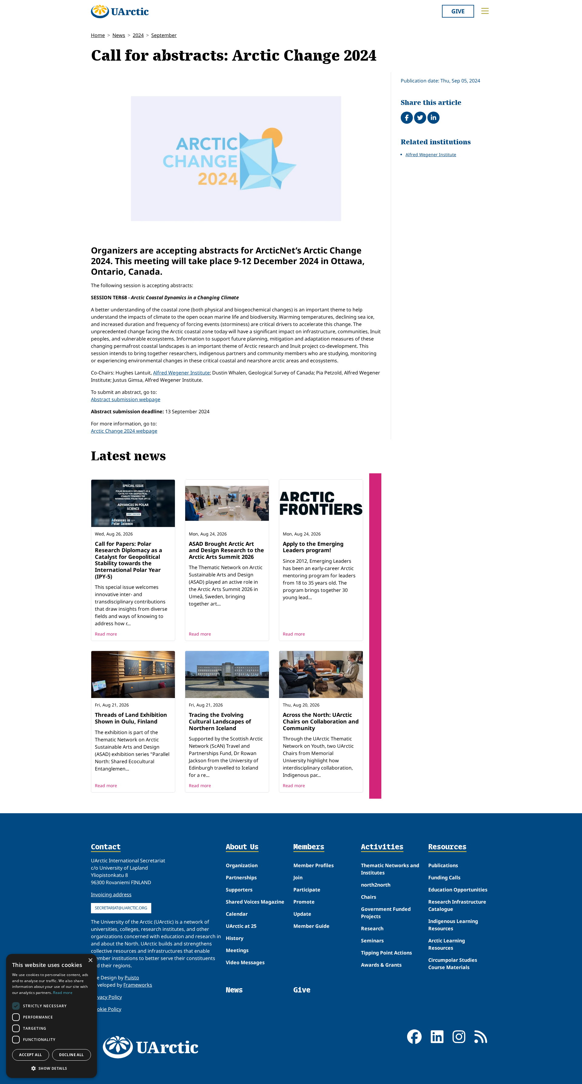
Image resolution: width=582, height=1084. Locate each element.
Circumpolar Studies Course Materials (452, 964)
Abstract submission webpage (125, 399)
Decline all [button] (71, 1054)
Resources (447, 847)
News (118, 35)
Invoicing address (111, 894)
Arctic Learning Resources (446, 944)
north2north (375, 884)
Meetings (237, 950)
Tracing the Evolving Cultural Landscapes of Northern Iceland (220, 721)
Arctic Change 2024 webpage (124, 431)
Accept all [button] (30, 1054)
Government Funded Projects (386, 913)
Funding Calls (444, 877)
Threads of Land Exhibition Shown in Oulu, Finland (131, 718)
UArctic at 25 (241, 926)
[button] (51, 1068)
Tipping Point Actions (386, 952)
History (234, 938)
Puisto (132, 977)
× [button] (90, 960)
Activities (382, 847)
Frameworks (137, 985)
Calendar (237, 914)
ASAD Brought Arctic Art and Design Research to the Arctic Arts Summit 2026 (226, 550)
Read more (106, 634)
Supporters (239, 889)
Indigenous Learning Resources (453, 925)
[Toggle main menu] (485, 11)
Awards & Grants (381, 965)
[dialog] (51, 1016)
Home (98, 35)
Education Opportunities (457, 889)
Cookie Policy (106, 1009)
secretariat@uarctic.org (121, 908)
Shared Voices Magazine (255, 901)
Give (458, 11)
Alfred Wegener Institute (181, 372)
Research (372, 928)
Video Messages (245, 962)
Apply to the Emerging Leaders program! (313, 547)
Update (302, 914)
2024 (138, 35)
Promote (304, 901)
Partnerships (241, 877)
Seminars (372, 940)
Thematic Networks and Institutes (390, 869)
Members (308, 847)
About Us (242, 847)
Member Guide (311, 926)
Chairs (368, 897)
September (164, 35)
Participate (306, 889)
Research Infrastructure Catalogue (457, 905)
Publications (443, 865)
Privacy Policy (106, 997)
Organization (242, 865)
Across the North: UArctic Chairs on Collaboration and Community (321, 721)
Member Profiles (313, 865)
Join (298, 877)
